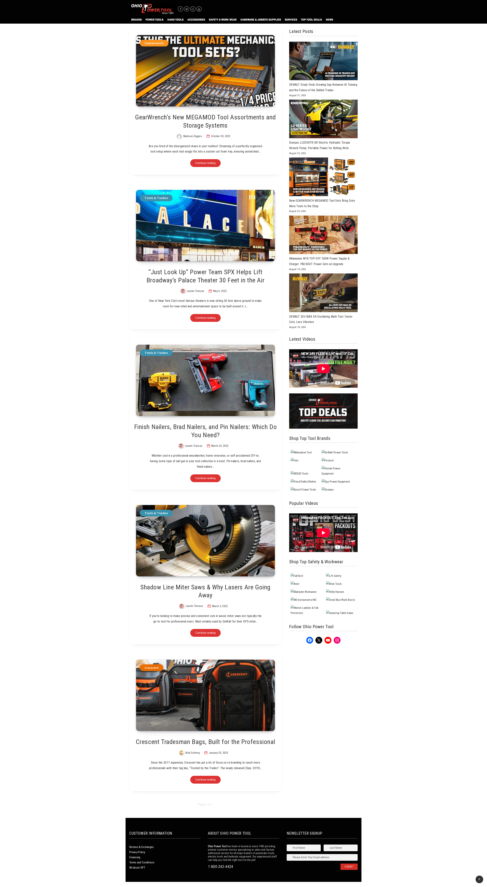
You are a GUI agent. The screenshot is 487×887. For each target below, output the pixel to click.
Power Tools (154, 19)
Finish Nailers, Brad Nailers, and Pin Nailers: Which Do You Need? (205, 431)
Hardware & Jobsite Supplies (260, 19)
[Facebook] (180, 9)
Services (291, 19)
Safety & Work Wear (222, 19)
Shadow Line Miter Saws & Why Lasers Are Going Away (205, 591)
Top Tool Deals (311, 19)
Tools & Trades (156, 198)
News (329, 19)
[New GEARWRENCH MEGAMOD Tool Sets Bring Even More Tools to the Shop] (323, 177)
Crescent (152, 668)
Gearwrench (154, 43)
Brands (136, 19)
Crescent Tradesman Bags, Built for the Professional (205, 742)
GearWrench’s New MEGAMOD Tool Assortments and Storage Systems (205, 121)
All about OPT (137, 867)
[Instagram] (193, 9)
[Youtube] (199, 9)
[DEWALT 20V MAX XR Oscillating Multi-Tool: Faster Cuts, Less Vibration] (323, 293)
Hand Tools (175, 19)
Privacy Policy (137, 852)
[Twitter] (186, 9)
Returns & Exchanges (141, 847)
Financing (134, 857)
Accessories (196, 19)
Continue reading (205, 163)
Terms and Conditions (141, 862)
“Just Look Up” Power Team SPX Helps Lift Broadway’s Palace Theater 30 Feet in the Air (205, 276)
